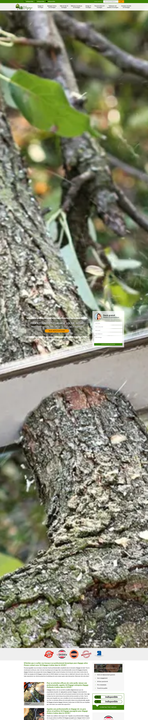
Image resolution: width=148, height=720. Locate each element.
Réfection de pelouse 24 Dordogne (76, 6)
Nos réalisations (57, 331)
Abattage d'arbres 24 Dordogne (52, 6)
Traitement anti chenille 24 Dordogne (112, 6)
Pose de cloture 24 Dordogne (99, 6)
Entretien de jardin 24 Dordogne (126, 6)
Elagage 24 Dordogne (40, 6)
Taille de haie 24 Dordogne (64, 6)
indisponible (29, 1)
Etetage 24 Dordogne (88, 6)
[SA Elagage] (24, 6)
